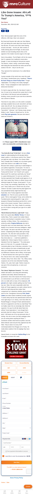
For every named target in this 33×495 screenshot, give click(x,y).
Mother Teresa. (19, 215)
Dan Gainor (4, 22)
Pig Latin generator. (11, 114)
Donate (28, 486)
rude (17, 163)
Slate (8, 482)
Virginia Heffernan (16, 223)
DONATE (16, 148)
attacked (4, 195)
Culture (3, 482)
